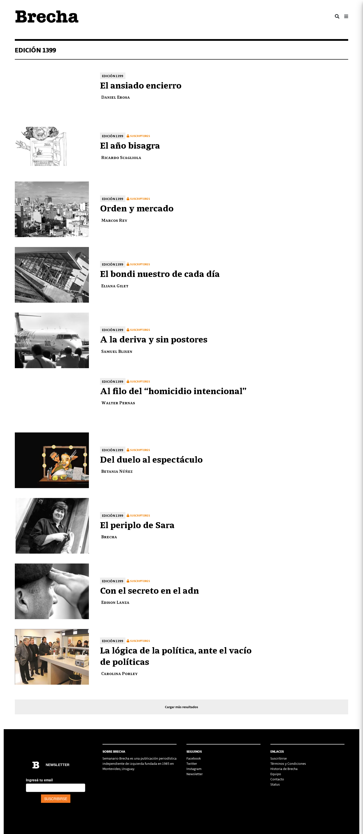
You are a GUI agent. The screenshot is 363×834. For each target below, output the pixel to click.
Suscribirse (278, 758)
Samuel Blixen (116, 351)
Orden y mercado (137, 207)
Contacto (277, 779)
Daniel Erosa (115, 96)
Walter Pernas (118, 402)
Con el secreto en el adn (149, 589)
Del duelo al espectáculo (151, 458)
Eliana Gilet (114, 285)
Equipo (275, 773)
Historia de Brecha (284, 768)
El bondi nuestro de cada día (160, 273)
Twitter (191, 763)
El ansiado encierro (141, 84)
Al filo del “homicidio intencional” (173, 390)
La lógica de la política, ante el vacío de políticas (176, 655)
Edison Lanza (115, 602)
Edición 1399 (112, 75)
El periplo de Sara (137, 524)
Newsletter (194, 773)
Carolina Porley (119, 673)
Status (275, 784)
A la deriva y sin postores (153, 338)
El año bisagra (130, 144)
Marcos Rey (114, 220)
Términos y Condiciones (288, 763)
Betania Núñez (117, 470)
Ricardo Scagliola (121, 157)
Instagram (194, 768)
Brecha (109, 536)
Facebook (193, 758)
